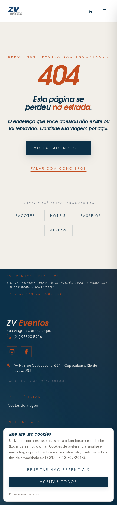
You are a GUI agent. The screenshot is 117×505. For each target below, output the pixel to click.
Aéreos (58, 230)
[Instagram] (12, 351)
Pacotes (25, 216)
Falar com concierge (59, 168)
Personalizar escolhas (24, 494)
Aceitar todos (58, 482)
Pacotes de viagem (23, 405)
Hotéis (58, 216)
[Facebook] (26, 351)
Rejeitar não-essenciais (58, 470)
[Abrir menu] (104, 11)
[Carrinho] (90, 11)
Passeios (91, 216)
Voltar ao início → (58, 148)
